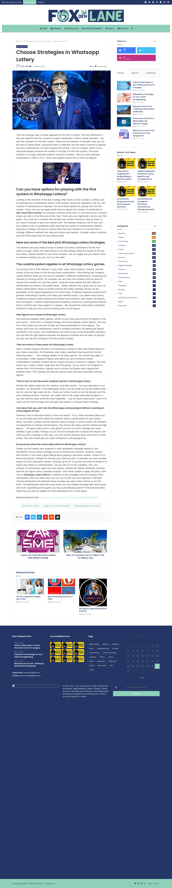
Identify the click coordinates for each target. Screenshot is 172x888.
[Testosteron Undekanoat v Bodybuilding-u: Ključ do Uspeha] (126, 163)
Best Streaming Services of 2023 (60, 597)
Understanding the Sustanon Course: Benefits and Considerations (64, 2)
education (92, 657)
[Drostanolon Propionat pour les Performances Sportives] (126, 191)
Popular (120, 73)
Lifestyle (124, 28)
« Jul (142, 678)
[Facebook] (27, 517)
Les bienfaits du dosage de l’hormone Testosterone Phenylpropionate (145, 204)
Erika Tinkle (25, 66)
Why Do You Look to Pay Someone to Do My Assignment (143, 133)
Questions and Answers (127, 298)
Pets (120, 281)
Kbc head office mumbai (57, 506)
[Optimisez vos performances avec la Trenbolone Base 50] (78, 652)
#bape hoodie (94, 644)
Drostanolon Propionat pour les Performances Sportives (125, 203)
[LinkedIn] (39, 517)
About (156, 883)
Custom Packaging (109, 653)
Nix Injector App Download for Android (93, 609)
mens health (102, 665)
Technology (72, 28)
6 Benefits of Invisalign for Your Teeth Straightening (143, 97)
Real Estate (123, 273)
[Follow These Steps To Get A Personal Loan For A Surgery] (124, 85)
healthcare (101, 661)
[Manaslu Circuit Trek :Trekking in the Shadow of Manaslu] (124, 109)
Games (110, 657)
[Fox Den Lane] (86, 16)
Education (122, 306)
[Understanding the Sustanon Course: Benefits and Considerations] (146, 163)
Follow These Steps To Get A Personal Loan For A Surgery (144, 85)
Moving (121, 290)
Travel (121, 249)
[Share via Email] (57, 517)
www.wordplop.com (32, 673)
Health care (112, 661)
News (120, 302)
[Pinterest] (45, 517)
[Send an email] (30, 66)
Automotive (123, 261)
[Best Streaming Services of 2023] (61, 586)
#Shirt (91, 648)
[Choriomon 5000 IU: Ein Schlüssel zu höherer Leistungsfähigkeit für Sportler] (55, 645)
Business (57, 28)
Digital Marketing (125, 265)
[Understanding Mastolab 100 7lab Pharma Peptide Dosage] (78, 659)
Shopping (122, 285)
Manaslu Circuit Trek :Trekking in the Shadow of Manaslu (144, 109)
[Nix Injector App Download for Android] (93, 592)
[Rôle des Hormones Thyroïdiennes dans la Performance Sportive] (67, 659)
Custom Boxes (94, 653)
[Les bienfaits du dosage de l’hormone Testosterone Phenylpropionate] (146, 191)
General (121, 257)
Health (110, 28)
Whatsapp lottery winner (88, 506)
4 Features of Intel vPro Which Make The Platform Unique (143, 121)
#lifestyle (115, 644)
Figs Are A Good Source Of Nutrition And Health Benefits (69, 497)
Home (44, 28)
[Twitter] (33, 517)
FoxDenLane (50, 883)
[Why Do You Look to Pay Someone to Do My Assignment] (124, 134)
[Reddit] (51, 517)
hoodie (91, 665)
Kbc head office (31, 506)
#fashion (105, 644)
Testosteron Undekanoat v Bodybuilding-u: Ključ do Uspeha (124, 175)
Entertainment (30, 41)
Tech (111, 665)
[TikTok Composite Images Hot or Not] (30, 586)
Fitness (102, 657)
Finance (121, 269)
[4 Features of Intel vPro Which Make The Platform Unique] (124, 122)
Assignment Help (103, 648)
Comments (151, 73)
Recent (135, 73)
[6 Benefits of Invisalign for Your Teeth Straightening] (124, 97)
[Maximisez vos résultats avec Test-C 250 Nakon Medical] (55, 659)
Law (120, 294)
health (91, 661)
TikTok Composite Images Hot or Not (28, 597)
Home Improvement (93, 28)
